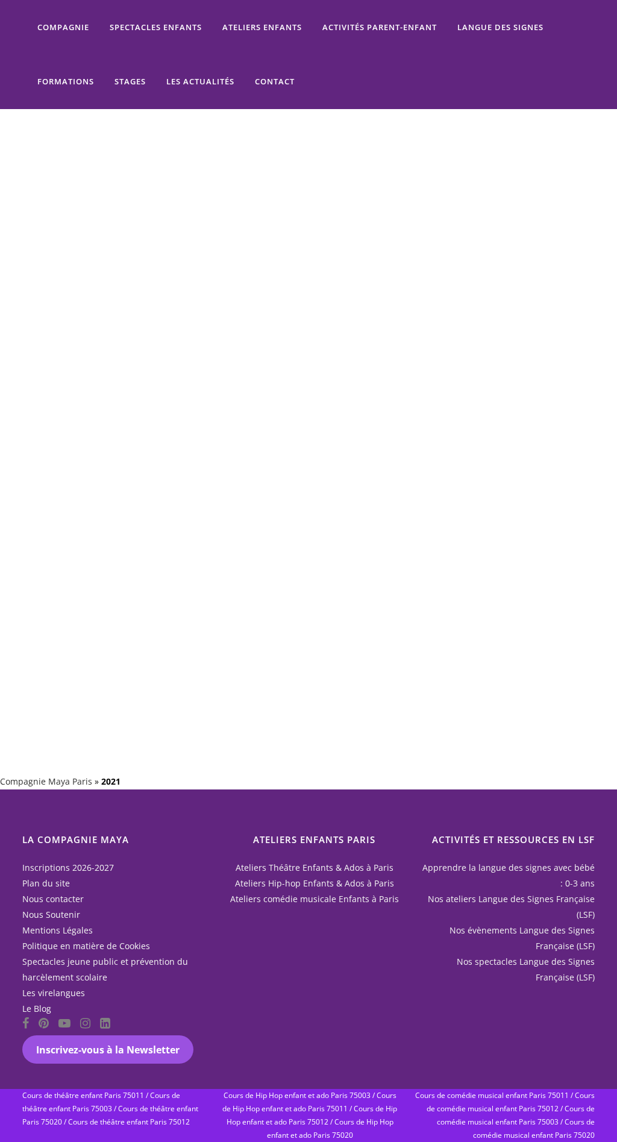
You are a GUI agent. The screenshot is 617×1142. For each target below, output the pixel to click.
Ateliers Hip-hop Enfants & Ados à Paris (314, 883)
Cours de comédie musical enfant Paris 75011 (492, 1095)
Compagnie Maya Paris (46, 781)
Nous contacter (53, 899)
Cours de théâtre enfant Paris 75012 (129, 1122)
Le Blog (36, 1008)
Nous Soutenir (51, 914)
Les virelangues (53, 993)
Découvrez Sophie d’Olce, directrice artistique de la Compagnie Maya (106, 629)
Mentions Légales (57, 930)
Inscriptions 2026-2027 (68, 867)
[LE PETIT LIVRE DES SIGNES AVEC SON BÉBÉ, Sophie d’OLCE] (467, 316)
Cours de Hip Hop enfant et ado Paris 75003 (297, 1095)
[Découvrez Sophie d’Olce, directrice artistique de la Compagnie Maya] (111, 547)
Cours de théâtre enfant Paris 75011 (83, 1095)
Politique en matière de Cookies (86, 946)
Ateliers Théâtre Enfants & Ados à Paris (314, 867)
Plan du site (46, 883)
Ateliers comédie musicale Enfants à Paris (314, 899)
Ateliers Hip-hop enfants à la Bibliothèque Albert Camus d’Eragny (282, 204)
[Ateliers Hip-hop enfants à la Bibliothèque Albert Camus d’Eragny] (289, 113)
